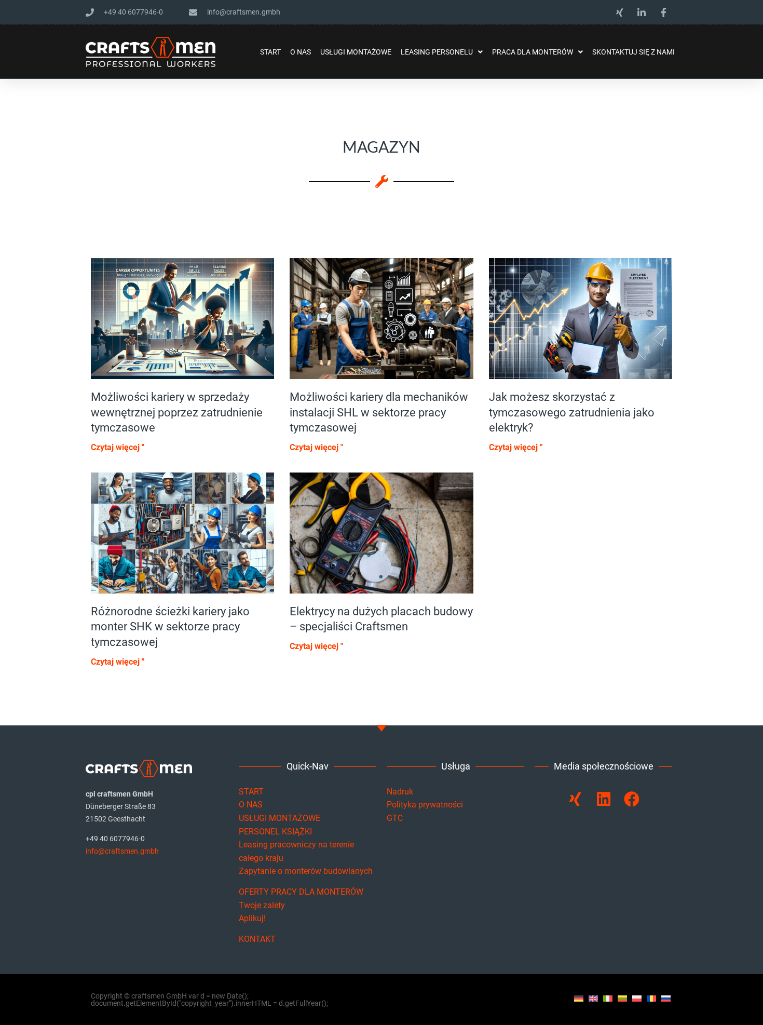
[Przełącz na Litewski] (622, 998)
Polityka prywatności (425, 805)
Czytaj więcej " (117, 447)
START (251, 792)
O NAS (251, 805)
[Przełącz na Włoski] (608, 998)
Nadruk (400, 792)
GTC (395, 818)
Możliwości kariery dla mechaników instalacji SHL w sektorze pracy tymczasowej (379, 412)
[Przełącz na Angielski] (593, 998)
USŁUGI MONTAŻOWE (279, 818)
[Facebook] (632, 799)
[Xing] (576, 799)
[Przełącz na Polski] (637, 998)
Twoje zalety (262, 905)
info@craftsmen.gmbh (122, 851)
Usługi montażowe (355, 52)
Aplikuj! (252, 918)
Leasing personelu (437, 52)
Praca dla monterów (532, 52)
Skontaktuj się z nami (633, 52)
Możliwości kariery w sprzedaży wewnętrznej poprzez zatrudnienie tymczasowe (177, 412)
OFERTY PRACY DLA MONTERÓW (301, 892)
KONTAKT (257, 939)
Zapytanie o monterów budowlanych (306, 871)
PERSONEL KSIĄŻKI (275, 832)
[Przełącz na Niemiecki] (578, 998)
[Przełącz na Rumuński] (651, 998)
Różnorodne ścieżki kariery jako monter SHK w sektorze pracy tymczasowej (170, 627)
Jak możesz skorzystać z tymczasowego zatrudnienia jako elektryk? (572, 412)
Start (270, 52)
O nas (300, 52)
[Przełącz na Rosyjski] (666, 998)
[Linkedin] (604, 799)
